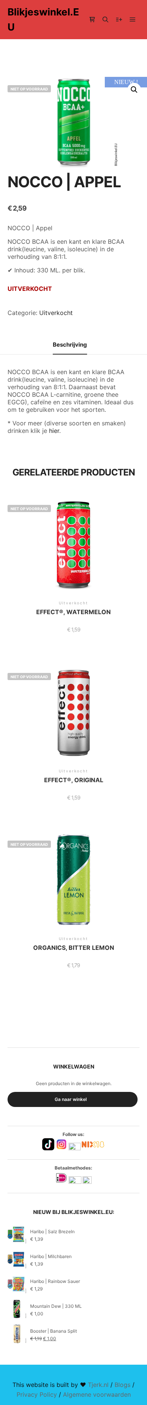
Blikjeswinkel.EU (43, 19)
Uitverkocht (56, 312)
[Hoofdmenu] (132, 19)
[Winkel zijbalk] (92, 19)
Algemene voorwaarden (97, 1394)
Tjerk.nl (98, 1384)
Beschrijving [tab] (70, 344)
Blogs (122, 1384)
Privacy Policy (37, 1394)
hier (54, 430)
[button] (134, 89)
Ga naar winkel (71, 1099)
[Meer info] (119, 19)
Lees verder (73, 552)
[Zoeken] (105, 19)
